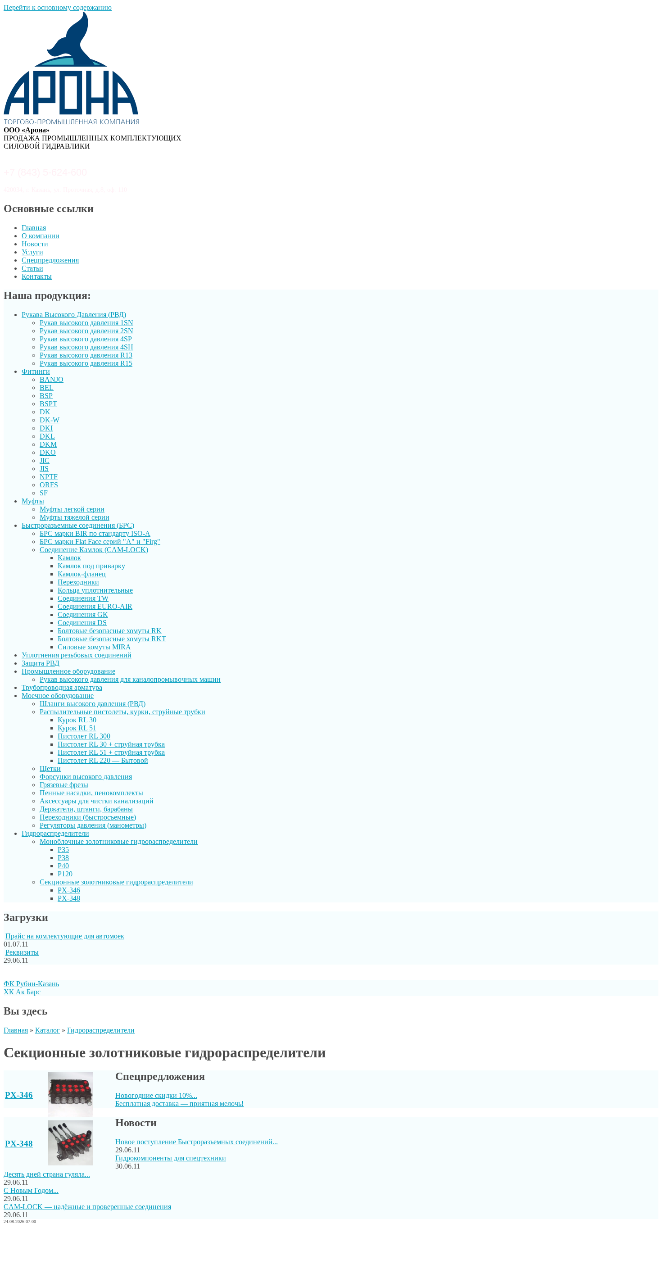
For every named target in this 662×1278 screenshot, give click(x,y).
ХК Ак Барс (22, 992)
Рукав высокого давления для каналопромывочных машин (130, 679)
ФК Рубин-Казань (31, 984)
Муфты (33, 501)
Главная (34, 227)
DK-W (49, 420)
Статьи (32, 268)
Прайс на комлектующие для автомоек (64, 936)
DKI (46, 428)
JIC (45, 460)
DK (45, 412)
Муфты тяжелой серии (74, 517)
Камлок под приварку (91, 566)
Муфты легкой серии (72, 509)
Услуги (32, 252)
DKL (47, 436)
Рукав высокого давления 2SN (86, 331)
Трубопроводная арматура (62, 687)
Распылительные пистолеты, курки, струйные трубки (122, 712)
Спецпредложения (50, 260)
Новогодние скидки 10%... (156, 1095)
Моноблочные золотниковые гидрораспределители (119, 841)
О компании (40, 236)
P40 (63, 866)
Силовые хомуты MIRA (94, 647)
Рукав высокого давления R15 (86, 363)
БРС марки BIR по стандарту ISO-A (95, 533)
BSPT (48, 404)
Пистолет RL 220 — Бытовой (103, 760)
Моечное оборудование (58, 695)
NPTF (49, 476)
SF (44, 493)
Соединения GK (83, 614)
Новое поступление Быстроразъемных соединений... (196, 1142)
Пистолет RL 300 (84, 736)
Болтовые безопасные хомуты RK (110, 630)
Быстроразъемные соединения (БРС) (78, 525)
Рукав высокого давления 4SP (86, 339)
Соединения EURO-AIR (95, 606)
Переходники (78, 582)
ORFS (49, 485)
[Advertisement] (331, 1252)
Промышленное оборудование (68, 671)
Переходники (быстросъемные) (88, 817)
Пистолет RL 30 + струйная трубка (111, 744)
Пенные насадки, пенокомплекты (91, 793)
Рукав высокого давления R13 (86, 355)
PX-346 (69, 890)
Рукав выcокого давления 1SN (86, 322)
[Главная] (71, 122)
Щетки (50, 768)
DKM (48, 444)
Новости (35, 244)
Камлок (69, 558)
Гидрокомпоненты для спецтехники (170, 1158)
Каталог (47, 1030)
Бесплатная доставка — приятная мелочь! (179, 1103)
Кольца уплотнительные (95, 590)
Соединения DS (82, 622)
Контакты (37, 276)
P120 (65, 874)
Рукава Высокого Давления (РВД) (74, 314)
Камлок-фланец (82, 574)
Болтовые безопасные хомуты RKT (112, 639)
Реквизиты (22, 952)
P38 (63, 857)
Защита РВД (40, 663)
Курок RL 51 (77, 728)
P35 (63, 849)
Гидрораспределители (55, 833)
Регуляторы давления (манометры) (93, 825)
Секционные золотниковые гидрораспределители (116, 882)
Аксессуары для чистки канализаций (97, 801)
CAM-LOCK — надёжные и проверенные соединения (87, 1206)
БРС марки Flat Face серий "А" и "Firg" (100, 541)
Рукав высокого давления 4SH (86, 347)
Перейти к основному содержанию (58, 7)
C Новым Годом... (31, 1190)
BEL (47, 387)
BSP (46, 395)
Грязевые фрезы (64, 785)
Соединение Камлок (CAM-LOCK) (94, 549)
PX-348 (69, 898)
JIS (44, 468)
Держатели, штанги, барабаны (86, 809)
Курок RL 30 (77, 720)
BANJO (51, 379)
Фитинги (36, 371)
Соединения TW (83, 598)
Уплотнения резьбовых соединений (76, 655)
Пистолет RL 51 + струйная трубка (111, 752)
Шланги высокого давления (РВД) (92, 703)
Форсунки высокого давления (86, 776)
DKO (48, 452)
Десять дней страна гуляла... (47, 1174)
